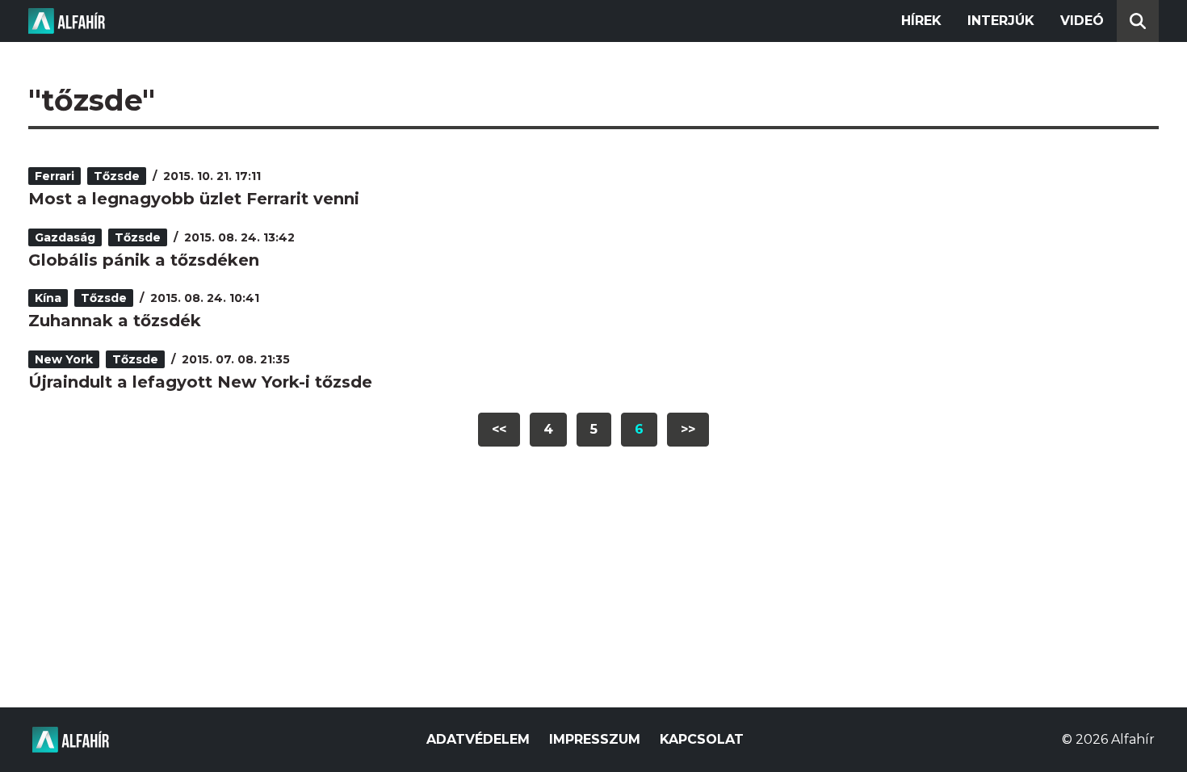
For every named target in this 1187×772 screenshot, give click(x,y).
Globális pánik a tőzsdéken (143, 260)
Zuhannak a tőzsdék (114, 320)
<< (499, 429)
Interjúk (1000, 20)
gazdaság (65, 237)
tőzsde (117, 176)
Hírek (921, 20)
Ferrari (54, 176)
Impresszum (594, 739)
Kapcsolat (702, 739)
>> (688, 429)
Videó (1082, 20)
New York (64, 359)
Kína (48, 298)
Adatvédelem (478, 739)
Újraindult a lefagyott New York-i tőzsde (200, 382)
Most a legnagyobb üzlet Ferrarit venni (193, 198)
